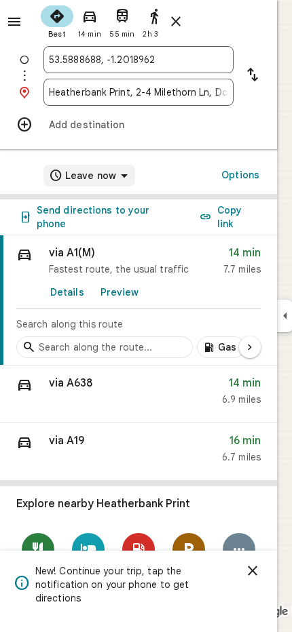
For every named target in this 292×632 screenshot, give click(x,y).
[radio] (57, 20)
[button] (138, 394)
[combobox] (138, 59)
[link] (138, 300)
